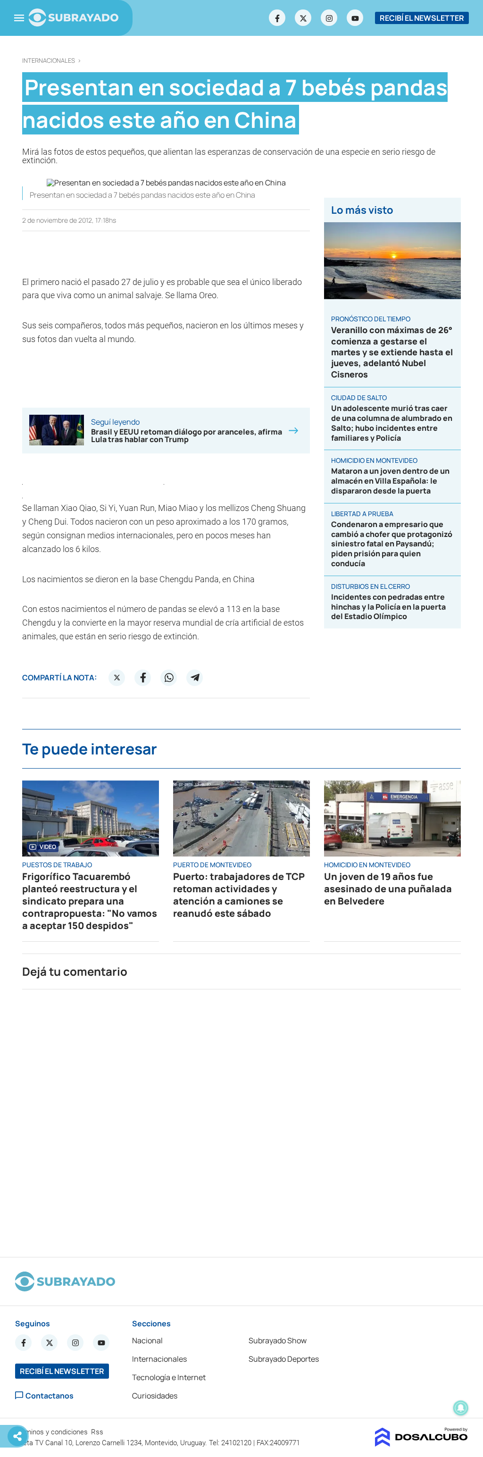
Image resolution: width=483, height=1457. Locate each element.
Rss (98, 1432)
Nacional (147, 1340)
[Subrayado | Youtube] (355, 18)
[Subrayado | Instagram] (329, 18)
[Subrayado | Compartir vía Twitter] (117, 677)
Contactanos (49, 1395)
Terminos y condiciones (52, 1432)
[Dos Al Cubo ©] (421, 1444)
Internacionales (48, 61)
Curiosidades (154, 1395)
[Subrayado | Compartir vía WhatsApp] (169, 677)
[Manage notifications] (460, 1407)
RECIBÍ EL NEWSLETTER (422, 18)
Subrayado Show (278, 1340)
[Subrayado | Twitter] (303, 18)
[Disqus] (241, 1119)
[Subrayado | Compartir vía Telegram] (194, 677)
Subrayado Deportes (284, 1359)
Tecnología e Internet (169, 1377)
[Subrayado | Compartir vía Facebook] (143, 677)
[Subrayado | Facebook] (277, 18)
